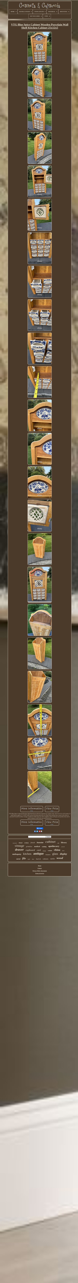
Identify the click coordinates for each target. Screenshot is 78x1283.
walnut (50, 850)
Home (39, 865)
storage (44, 850)
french (33, 843)
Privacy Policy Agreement (40, 871)
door (33, 859)
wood (60, 858)
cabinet (50, 842)
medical (37, 846)
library (64, 842)
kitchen (27, 853)
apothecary (53, 846)
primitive (29, 846)
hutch (38, 859)
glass (55, 853)
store (63, 850)
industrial (15, 843)
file (24, 858)
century (26, 843)
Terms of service (39, 873)
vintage (19, 845)
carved (63, 846)
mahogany (16, 854)
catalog (44, 846)
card (39, 850)
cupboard (30, 850)
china (57, 849)
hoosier (40, 843)
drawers (48, 854)
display (63, 854)
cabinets (45, 859)
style (29, 859)
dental (20, 843)
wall (58, 843)
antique (38, 853)
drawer (19, 849)
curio (52, 858)
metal (18, 859)
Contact (40, 868)
